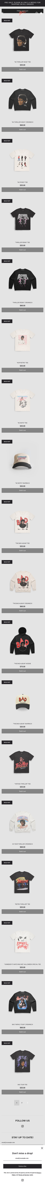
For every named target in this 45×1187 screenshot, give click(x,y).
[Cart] (41, 13)
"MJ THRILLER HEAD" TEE (22, 62)
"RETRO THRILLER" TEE (22, 904)
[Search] (37, 13)
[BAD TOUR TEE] (22, 1062)
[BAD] (22, 1002)
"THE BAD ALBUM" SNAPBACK (22, 724)
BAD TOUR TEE (22, 1084)
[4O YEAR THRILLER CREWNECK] (22, 822)
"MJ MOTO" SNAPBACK (22, 483)
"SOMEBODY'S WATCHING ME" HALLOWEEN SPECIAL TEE (22, 964)
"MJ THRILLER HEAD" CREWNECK (22, 122)
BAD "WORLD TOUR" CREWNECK (22, 1024)
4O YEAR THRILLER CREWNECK (22, 844)
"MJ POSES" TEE (22, 182)
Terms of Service (24, 1175)
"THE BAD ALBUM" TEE (22, 543)
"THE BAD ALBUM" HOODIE (22, 663)
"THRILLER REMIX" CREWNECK (22, 302)
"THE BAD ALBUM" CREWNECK (22, 603)
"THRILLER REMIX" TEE (22, 242)
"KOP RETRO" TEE (22, 363)
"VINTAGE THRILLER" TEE (23, 784)
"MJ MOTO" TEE (22, 423)
